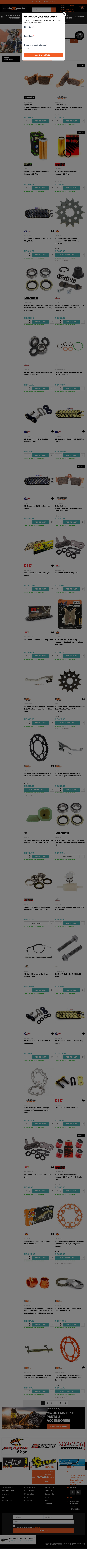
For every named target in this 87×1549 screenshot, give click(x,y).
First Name (29, 27)
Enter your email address (35, 45)
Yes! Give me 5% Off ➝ (43, 55)
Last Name (28, 36)
